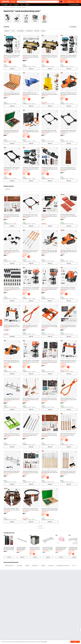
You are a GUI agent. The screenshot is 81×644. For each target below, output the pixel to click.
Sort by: (70, 26)
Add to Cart (12, 68)
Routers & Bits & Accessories (21, 7)
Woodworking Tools (13, 7)
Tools (7, 7)
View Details (12, 336)
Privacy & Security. (44, 641)
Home (5, 7)
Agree (75, 641)
